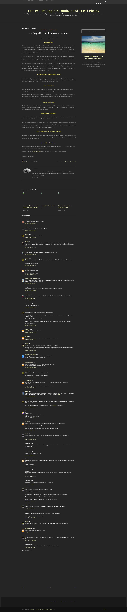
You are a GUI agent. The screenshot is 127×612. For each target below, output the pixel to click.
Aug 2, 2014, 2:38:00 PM (30, 547)
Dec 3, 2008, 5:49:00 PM (30, 524)
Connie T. (27, 227)
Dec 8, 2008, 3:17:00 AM (30, 532)
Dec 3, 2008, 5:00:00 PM (30, 517)
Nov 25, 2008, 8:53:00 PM (30, 274)
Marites (26, 391)
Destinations (31, 0)
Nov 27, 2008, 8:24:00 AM (30, 439)
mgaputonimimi (28, 528)
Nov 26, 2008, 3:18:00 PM (30, 396)
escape (26, 421)
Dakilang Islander (29, 362)
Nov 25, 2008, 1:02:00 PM (30, 237)
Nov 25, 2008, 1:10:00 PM (30, 247)
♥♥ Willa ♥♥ (27, 294)
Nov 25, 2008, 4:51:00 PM (30, 265)
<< (23, 587)
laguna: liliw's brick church (48, 205)
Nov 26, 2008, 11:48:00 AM (30, 367)
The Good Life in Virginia (30, 354)
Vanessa (27, 251)
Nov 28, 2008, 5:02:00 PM (30, 476)
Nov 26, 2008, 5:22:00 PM (30, 417)
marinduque (53, 29)
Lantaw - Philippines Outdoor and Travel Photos (63, 10)
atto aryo (27, 329)
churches (44, 29)
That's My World (37, 151)
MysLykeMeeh (28, 458)
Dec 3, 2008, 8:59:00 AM (30, 508)
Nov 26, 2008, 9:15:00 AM (30, 325)
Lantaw (25, 161)
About (51, 0)
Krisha (26, 410)
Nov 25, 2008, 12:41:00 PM (30, 223)
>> (74, 587)
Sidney (26, 336)
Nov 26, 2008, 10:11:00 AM (30, 339)
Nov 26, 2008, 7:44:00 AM (30, 307)
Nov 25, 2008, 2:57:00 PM (30, 254)
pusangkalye (28, 380)
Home (24, 0)
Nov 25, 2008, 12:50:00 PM (30, 230)
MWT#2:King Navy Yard (30, 298)
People (46, 0)
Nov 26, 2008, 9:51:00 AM (30, 332)
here (59, 394)
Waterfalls (40, 0)
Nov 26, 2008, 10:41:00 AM (30, 350)
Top (105, 609)
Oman (26, 241)
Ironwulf (54, 405)
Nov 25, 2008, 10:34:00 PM (30, 283)
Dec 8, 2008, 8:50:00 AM (30, 540)
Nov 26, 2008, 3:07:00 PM (30, 387)
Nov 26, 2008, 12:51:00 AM (30, 290)
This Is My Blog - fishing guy (31, 278)
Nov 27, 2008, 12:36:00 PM (30, 455)
